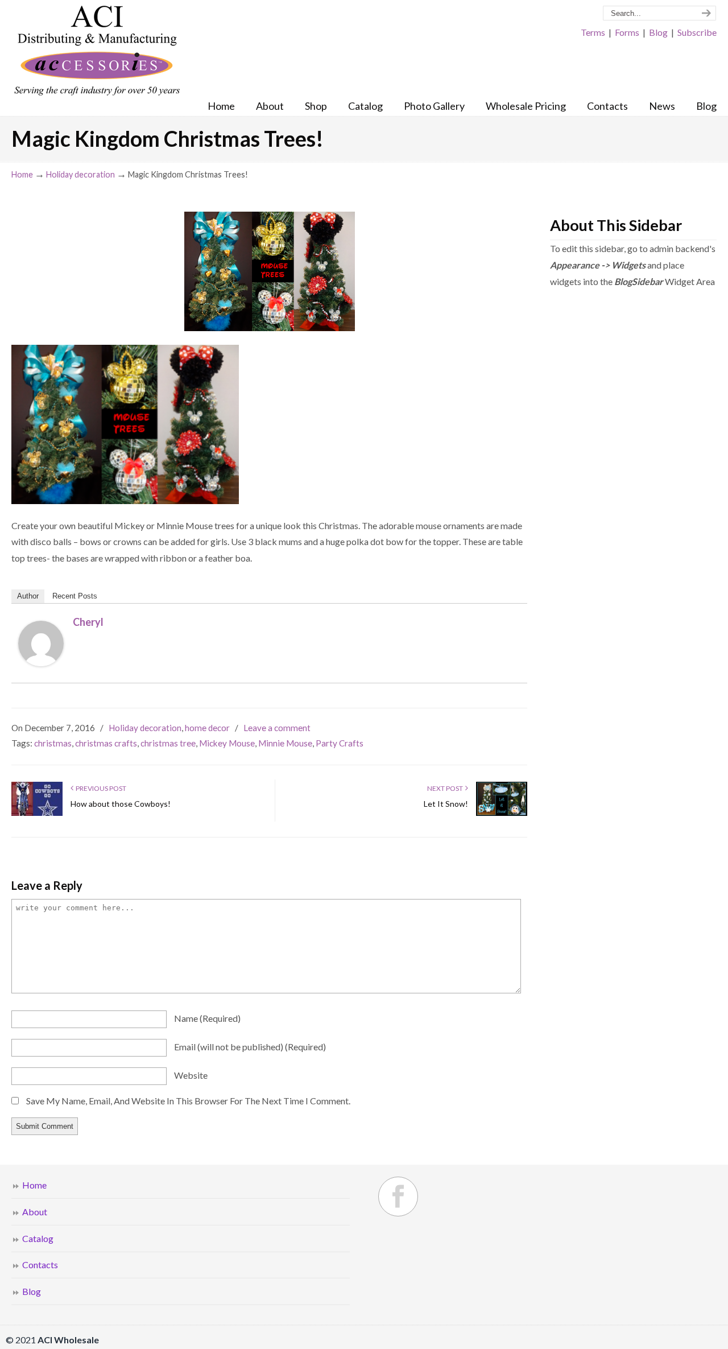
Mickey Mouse (227, 743)
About (34, 1211)
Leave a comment (277, 728)
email (250, 1046)
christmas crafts (106, 743)
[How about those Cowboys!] (37, 813)
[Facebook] (398, 1196)
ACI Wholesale (96, 51)
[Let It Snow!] (501, 813)
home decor (207, 728)
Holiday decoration (80, 174)
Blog (658, 32)
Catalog (37, 1238)
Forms (627, 32)
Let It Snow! (446, 803)
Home (22, 174)
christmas (53, 743)
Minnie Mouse (285, 743)
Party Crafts (339, 743)
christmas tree (168, 743)
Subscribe (697, 32)
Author (28, 596)
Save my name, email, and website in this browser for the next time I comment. (188, 1100)
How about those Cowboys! (121, 803)
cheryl (88, 622)
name (207, 1018)
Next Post (446, 788)
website (191, 1075)
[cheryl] (41, 662)
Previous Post (99, 788)
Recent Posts (74, 596)
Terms (593, 32)
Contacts (40, 1264)
